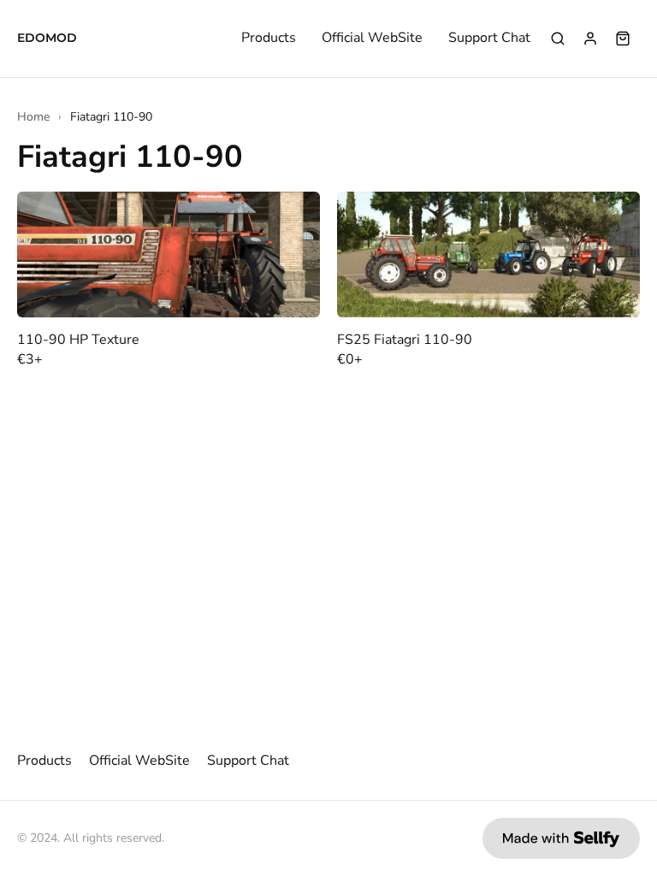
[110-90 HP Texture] (168, 254)
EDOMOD (47, 38)
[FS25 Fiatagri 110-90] (488, 254)
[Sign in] (590, 38)
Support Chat (489, 38)
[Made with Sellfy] (561, 838)
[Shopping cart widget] (622, 38)
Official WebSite (372, 38)
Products (268, 38)
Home (33, 117)
